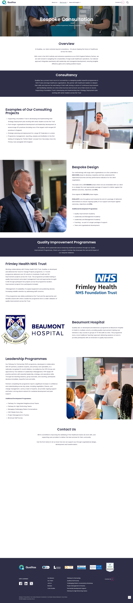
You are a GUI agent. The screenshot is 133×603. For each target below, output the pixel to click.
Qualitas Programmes (62, 25)
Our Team (50, 580)
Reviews (50, 585)
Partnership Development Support (76, 588)
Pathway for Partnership (73, 578)
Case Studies (51, 588)
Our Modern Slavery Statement (54, 597)
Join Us (50, 583)
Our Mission (51, 578)
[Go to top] (129, 597)
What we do (63, 2)
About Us (54, 2)
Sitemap (21, 597)
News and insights (74, 2)
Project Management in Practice (76, 585)
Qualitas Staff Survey (73, 580)
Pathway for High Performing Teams (77, 591)
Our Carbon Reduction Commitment (38, 597)
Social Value (64, 597)
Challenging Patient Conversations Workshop (80, 583)
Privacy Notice (27, 597)
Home (53, 25)
